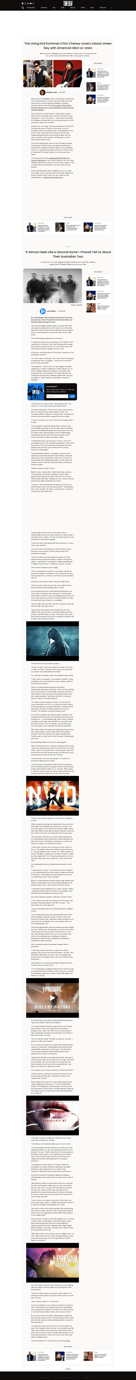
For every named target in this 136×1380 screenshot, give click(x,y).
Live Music (44, 8)
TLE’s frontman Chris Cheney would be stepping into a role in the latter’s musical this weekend (52, 108)
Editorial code (58, 1377)
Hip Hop (72, 8)
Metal (83, 8)
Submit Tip (94, 1377)
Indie (62, 8)
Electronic (103, 8)
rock (68, 246)
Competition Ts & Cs (44, 1377)
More (92, 8)
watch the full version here (53, 177)
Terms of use (69, 1377)
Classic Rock (31, 8)
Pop (54, 8)
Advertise (86, 1377)
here (68, 1341)
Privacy (78, 1377)
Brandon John (51, 92)
